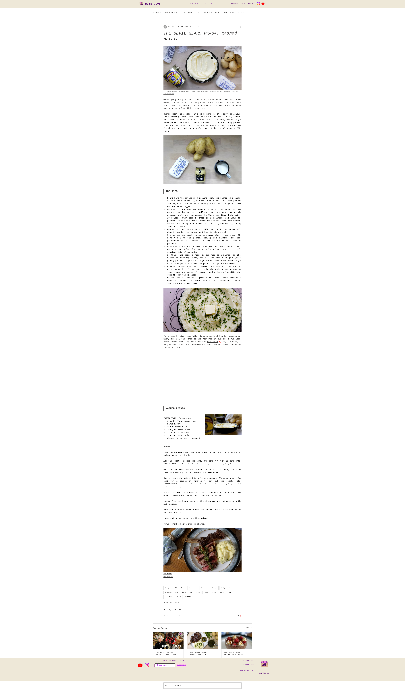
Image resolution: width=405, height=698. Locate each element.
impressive (193, 588)
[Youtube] (263, 3)
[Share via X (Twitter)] (170, 609)
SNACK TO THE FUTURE (212, 12)
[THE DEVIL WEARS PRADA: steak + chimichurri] (202, 640)
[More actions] (240, 27)
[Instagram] (258, 3)
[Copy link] (238, 58)
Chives (178, 597)
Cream (198, 592)
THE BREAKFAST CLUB (191, 12)
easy (190, 592)
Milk (214, 592)
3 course (168, 592)
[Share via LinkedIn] (175, 609)
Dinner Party (180, 588)
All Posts (157, 12)
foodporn (168, 588)
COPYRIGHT (264, 672)
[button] (249, 12)
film (184, 592)
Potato (206, 592)
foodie (203, 588)
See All (249, 628)
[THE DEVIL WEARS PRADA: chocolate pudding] (236, 640)
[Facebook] (212, 58)
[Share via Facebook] (164, 609)
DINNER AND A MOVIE (172, 12)
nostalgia (213, 588)
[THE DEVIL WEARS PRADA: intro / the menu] (168, 640)
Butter (222, 592)
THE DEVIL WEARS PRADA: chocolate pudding (233, 653)
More (240, 12)
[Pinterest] (233, 58)
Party (223, 588)
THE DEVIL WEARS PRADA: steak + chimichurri (198, 653)
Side (230, 592)
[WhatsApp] (222, 58)
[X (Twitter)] (217, 58)
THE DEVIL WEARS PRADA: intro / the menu (166, 653)
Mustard (188, 597)
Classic (231, 588)
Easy (177, 592)
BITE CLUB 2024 (264, 674)
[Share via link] (180, 609)
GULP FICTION (229, 12)
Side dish (168, 597)
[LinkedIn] (228, 58)
